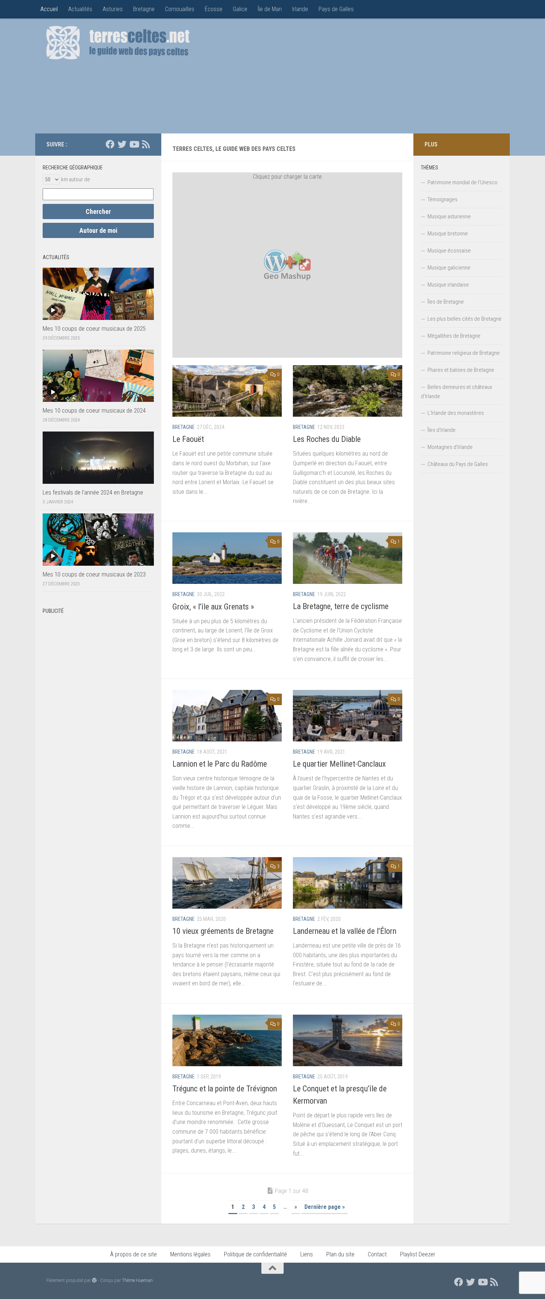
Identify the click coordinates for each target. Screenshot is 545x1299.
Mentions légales (190, 1254)
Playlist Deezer (417, 1254)
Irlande (300, 9)
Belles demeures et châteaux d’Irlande (456, 392)
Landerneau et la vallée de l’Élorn (344, 931)
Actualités (80, 9)
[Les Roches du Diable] (347, 391)
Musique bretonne (447, 233)
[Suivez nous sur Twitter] (122, 144)
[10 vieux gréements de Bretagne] (227, 883)
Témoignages (442, 199)
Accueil (49, 9)
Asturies (113, 9)
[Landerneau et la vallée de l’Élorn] (347, 883)
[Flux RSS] (145, 144)
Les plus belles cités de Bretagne (464, 318)
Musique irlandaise (448, 284)
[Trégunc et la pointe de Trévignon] (227, 1040)
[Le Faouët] (227, 391)
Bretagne (144, 9)
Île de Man (270, 9)
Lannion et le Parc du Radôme (219, 764)
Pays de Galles (336, 9)
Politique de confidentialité (255, 1254)
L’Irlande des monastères (455, 413)
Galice (240, 9)
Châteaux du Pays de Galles (457, 464)
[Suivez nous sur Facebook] (110, 144)
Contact (377, 1254)
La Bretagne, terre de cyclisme (341, 606)
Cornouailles (179, 9)
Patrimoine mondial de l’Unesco (462, 182)
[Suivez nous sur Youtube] (133, 144)
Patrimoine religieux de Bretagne (463, 353)
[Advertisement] (364, 78)
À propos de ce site (133, 1254)
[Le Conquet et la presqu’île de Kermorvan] (347, 1040)
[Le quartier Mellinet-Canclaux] (347, 715)
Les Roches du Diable (327, 439)
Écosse (213, 9)
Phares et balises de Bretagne (460, 370)
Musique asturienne (449, 216)
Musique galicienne (448, 267)
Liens (306, 1254)
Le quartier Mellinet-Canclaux (339, 764)
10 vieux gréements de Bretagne (223, 931)
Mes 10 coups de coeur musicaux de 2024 (94, 410)
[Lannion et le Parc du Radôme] (227, 715)
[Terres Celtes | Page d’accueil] (117, 42)
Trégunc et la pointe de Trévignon (224, 1088)
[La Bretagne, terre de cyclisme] (347, 558)
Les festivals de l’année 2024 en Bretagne (93, 492)
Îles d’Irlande (441, 430)
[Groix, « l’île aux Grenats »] (227, 558)
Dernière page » (324, 1206)
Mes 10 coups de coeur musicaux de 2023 (94, 574)
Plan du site (340, 1254)
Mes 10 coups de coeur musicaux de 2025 (94, 328)
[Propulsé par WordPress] (94, 1280)
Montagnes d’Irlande (450, 447)
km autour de (75, 179)
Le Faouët (188, 439)
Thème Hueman (137, 1280)
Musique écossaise (449, 250)
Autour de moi (98, 230)
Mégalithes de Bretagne (453, 336)
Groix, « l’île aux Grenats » (213, 606)
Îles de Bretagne (445, 301)
